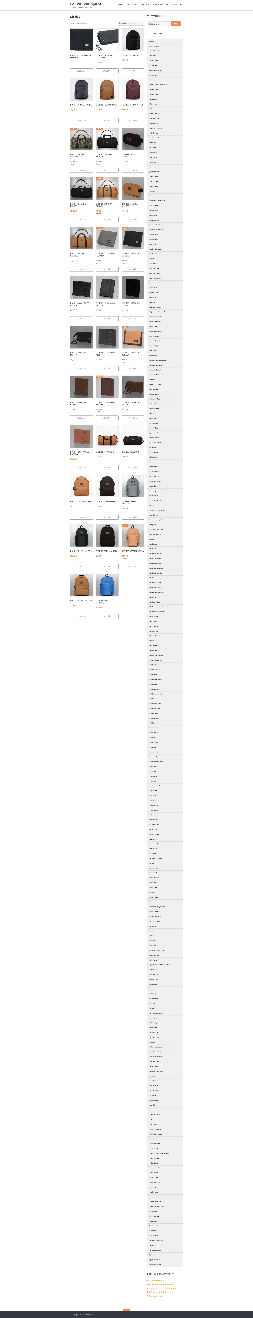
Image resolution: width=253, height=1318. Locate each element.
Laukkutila (151, 1292)
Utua (149, 1280)
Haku (176, 24)
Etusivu (119, 5)
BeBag (149, 1296)
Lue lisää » (81, 71)
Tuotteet (145, 5)
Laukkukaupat (131, 5)
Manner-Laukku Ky (154, 1284)
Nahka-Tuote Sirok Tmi (156, 1288)
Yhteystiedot (177, 5)
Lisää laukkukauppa (160, 5)
